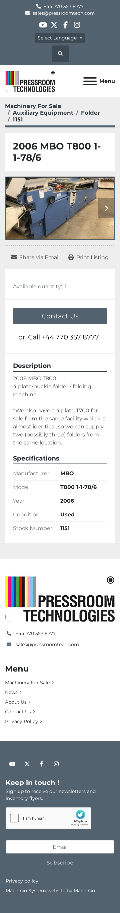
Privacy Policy (21, 721)
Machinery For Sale (27, 683)
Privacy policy (22, 881)
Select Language (57, 38)
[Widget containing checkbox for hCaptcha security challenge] (48, 818)
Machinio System (26, 891)
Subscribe (60, 862)
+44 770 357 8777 (64, 6)
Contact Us (60, 316)
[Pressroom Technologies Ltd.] (60, 598)
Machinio (84, 891)
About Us (16, 702)
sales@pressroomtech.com (64, 13)
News (11, 692)
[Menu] (90, 81)
